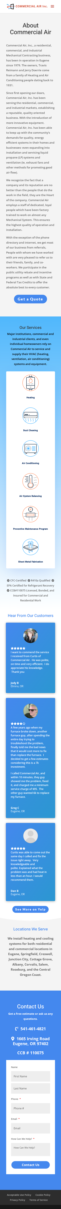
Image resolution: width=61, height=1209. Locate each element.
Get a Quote (30, 299)
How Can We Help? (22, 1138)
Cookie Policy (42, 1194)
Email (15, 1118)
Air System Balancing (30, 496)
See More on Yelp (30, 909)
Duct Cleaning (30, 430)
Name (14, 1067)
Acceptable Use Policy (19, 1194)
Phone (16, 1099)
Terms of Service (38, 1199)
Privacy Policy (17, 1199)
